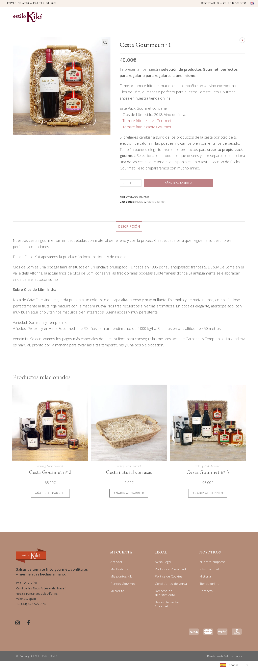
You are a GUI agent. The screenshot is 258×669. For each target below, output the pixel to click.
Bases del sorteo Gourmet (167, 604)
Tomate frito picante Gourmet (147, 126)
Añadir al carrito (178, 183)
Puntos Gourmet (122, 584)
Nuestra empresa (213, 562)
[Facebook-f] (29, 623)
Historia (205, 576)
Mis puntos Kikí (121, 576)
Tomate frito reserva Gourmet (147, 120)
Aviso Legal (163, 562)
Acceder (116, 562)
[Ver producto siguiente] (242, 40)
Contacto (206, 591)
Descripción (129, 226)
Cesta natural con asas (129, 472)
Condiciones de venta (171, 584)
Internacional (209, 569)
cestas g (140, 201)
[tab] (129, 227)
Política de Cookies (169, 576)
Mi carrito (117, 591)
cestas (120, 466)
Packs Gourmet (156, 201)
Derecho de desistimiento (165, 593)
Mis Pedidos (119, 569)
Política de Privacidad (170, 569)
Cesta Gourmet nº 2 (50, 472)
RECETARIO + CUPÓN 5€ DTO (224, 3)
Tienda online (210, 584)
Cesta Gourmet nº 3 (207, 472)
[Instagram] (18, 623)
